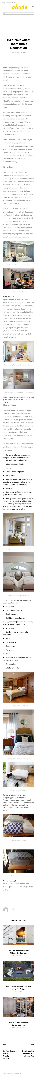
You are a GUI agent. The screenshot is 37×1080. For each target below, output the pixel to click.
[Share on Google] (16, 61)
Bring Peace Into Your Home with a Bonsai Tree (28, 1053)
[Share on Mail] (20, 61)
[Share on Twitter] (8, 61)
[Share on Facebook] (4, 61)
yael (25, 52)
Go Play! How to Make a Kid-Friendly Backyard (9, 1054)
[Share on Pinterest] (12, 61)
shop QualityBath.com (9, 3)
